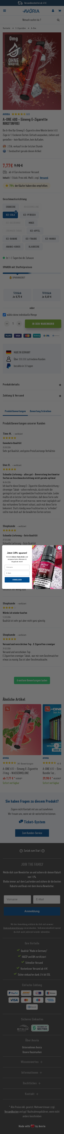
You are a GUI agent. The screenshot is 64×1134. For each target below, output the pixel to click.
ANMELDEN (17, 579)
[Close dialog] (59, 547)
